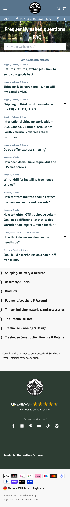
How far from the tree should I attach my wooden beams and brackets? (30, 199)
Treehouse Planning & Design (25, 327)
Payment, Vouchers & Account (26, 300)
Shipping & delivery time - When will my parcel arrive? (29, 89)
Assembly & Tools (17, 281)
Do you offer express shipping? (25, 149)
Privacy (13, 499)
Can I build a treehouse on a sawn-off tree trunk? (30, 257)
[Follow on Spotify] (56, 426)
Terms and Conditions (28, 499)
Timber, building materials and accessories (35, 309)
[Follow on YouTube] (39, 426)
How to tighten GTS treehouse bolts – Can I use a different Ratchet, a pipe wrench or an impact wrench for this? (30, 219)
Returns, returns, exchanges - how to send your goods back (30, 71)
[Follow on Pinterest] (30, 426)
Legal (5, 499)
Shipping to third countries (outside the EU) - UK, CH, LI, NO (28, 106)
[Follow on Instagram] (22, 426)
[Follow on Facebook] (13, 426)
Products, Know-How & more (23, 455)
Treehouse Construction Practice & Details (34, 337)
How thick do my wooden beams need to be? (26, 239)
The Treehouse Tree (19, 318)
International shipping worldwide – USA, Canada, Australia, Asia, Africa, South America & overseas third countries (28, 129)
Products (11, 290)
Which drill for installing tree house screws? (28, 182)
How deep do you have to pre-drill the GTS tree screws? (30, 164)
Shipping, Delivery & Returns (25, 272)
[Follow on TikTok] (48, 426)
